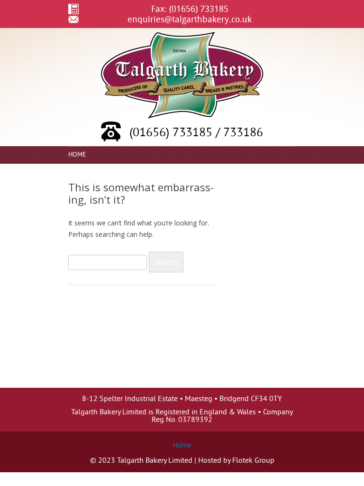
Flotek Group (253, 461)
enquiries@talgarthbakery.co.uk (189, 19)
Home (77, 155)
